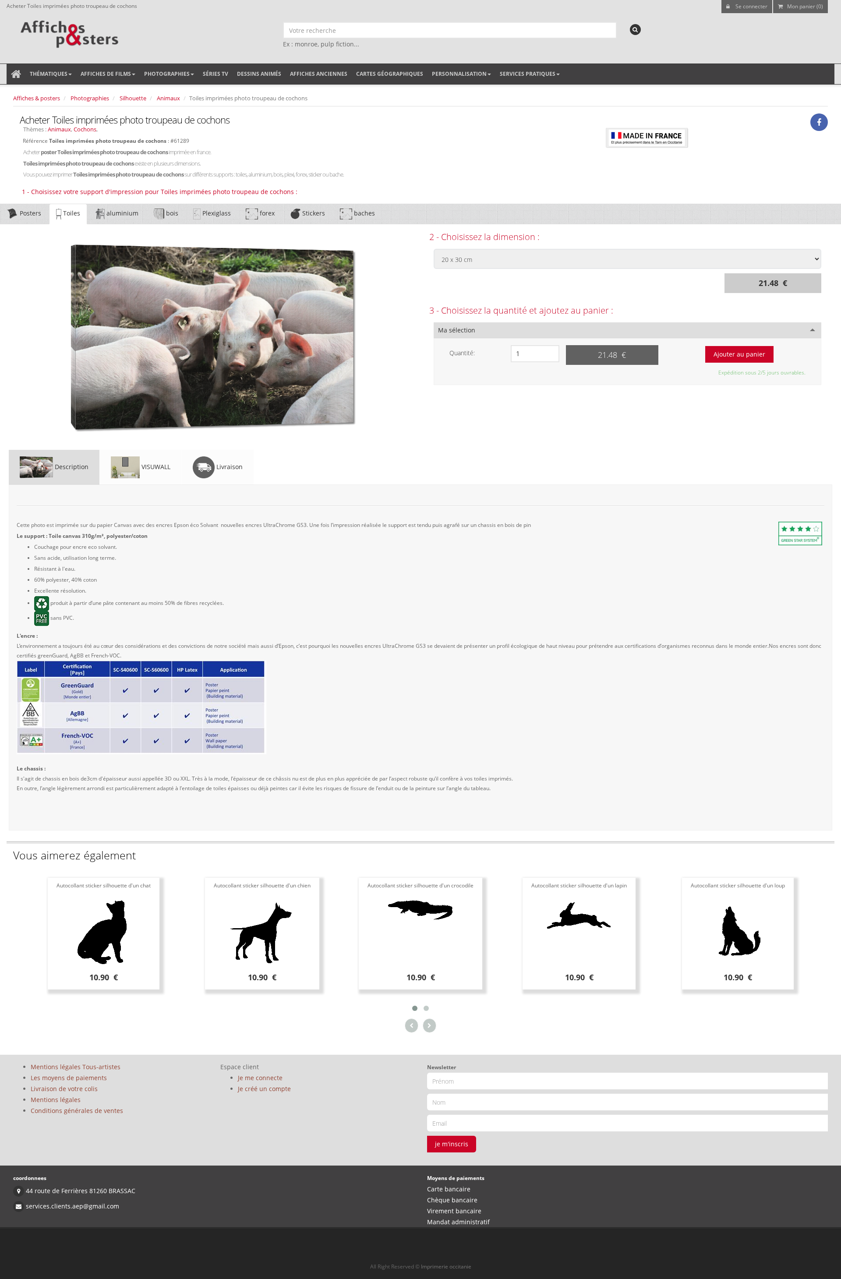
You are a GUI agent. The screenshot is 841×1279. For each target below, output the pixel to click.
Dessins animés (259, 74)
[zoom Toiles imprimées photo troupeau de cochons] (214, 337)
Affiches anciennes (318, 74)
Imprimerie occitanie (446, 1266)
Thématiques (48, 74)
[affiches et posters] (68, 31)
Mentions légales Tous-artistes (75, 1067)
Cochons (85, 129)
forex (266, 213)
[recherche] (635, 29)
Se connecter (750, 6)
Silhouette (133, 98)
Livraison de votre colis (64, 1089)
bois (171, 213)
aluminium (121, 213)
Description (70, 467)
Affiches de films (106, 74)
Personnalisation (459, 74)
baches (363, 213)
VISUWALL (155, 467)
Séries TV (215, 74)
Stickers (312, 213)
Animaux (168, 98)
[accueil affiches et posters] (16, 74)
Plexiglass (216, 213)
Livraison (229, 467)
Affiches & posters (36, 98)
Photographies (167, 74)
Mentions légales (56, 1099)
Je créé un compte (264, 1089)
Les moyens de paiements (69, 1078)
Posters (29, 213)
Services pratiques (527, 74)
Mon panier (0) (805, 6)
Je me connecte (260, 1078)
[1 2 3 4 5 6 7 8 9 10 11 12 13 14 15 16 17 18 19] (535, 353)
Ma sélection (456, 330)
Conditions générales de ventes (77, 1110)
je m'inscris (451, 1144)
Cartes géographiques (389, 74)
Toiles (70, 213)
